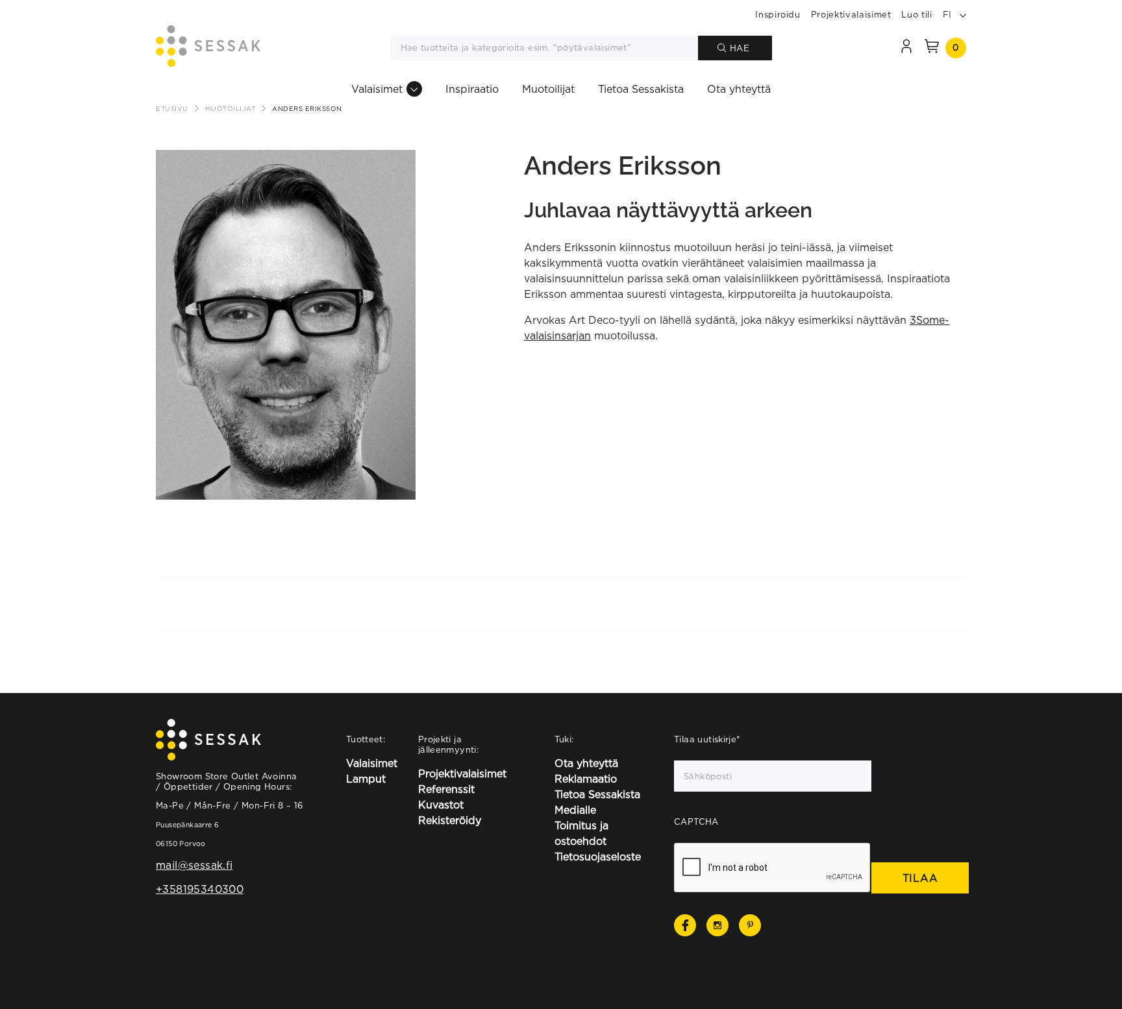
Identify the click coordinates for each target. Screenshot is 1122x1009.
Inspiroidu (778, 14)
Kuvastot (441, 804)
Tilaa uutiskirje (707, 739)
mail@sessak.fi (194, 865)
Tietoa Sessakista (641, 89)
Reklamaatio (586, 778)
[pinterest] (750, 925)
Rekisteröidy (449, 820)
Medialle (575, 810)
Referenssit (446, 789)
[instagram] (717, 925)
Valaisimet (377, 89)
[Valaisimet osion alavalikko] (414, 89)
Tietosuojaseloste (598, 856)
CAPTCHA (696, 821)
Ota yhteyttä (739, 89)
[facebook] (685, 925)
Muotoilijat (548, 89)
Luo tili (916, 14)
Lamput (366, 778)
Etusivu (172, 108)
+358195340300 (199, 889)
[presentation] (772, 868)
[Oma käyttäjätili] (906, 48)
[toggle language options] (963, 14)
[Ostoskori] (932, 48)
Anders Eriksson (307, 108)
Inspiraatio (472, 89)
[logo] (208, 48)
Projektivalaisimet (851, 14)
